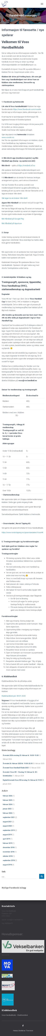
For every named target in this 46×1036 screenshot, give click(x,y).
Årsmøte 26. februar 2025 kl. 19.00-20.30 (17, 763)
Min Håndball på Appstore (12, 223)
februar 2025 (7, 800)
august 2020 (7, 826)
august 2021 (7, 822)
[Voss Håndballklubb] (6, 4)
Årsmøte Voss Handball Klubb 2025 (16, 768)
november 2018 (8, 852)
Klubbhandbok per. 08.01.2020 (14, 696)
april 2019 (6, 839)
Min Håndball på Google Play (13, 219)
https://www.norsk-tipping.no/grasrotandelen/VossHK (22, 532)
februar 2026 (7, 796)
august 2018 (7, 865)
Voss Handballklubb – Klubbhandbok (15, 1015)
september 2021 (9, 817)
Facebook (23, 1025)
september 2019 (9, 830)
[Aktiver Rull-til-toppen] (41, 1031)
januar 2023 (7, 809)
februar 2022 (7, 813)
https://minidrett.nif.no (26, 165)
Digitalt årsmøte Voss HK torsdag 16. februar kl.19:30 (22, 780)
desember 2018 (8, 847)
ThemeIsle (29, 1031)
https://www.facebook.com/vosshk (27, 109)
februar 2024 (7, 804)
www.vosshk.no (8, 137)
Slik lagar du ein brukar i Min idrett (14, 198)
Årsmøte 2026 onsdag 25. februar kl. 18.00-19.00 (21, 755)
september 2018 (9, 860)
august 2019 (7, 835)
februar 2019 (7, 843)
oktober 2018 (7, 856)
